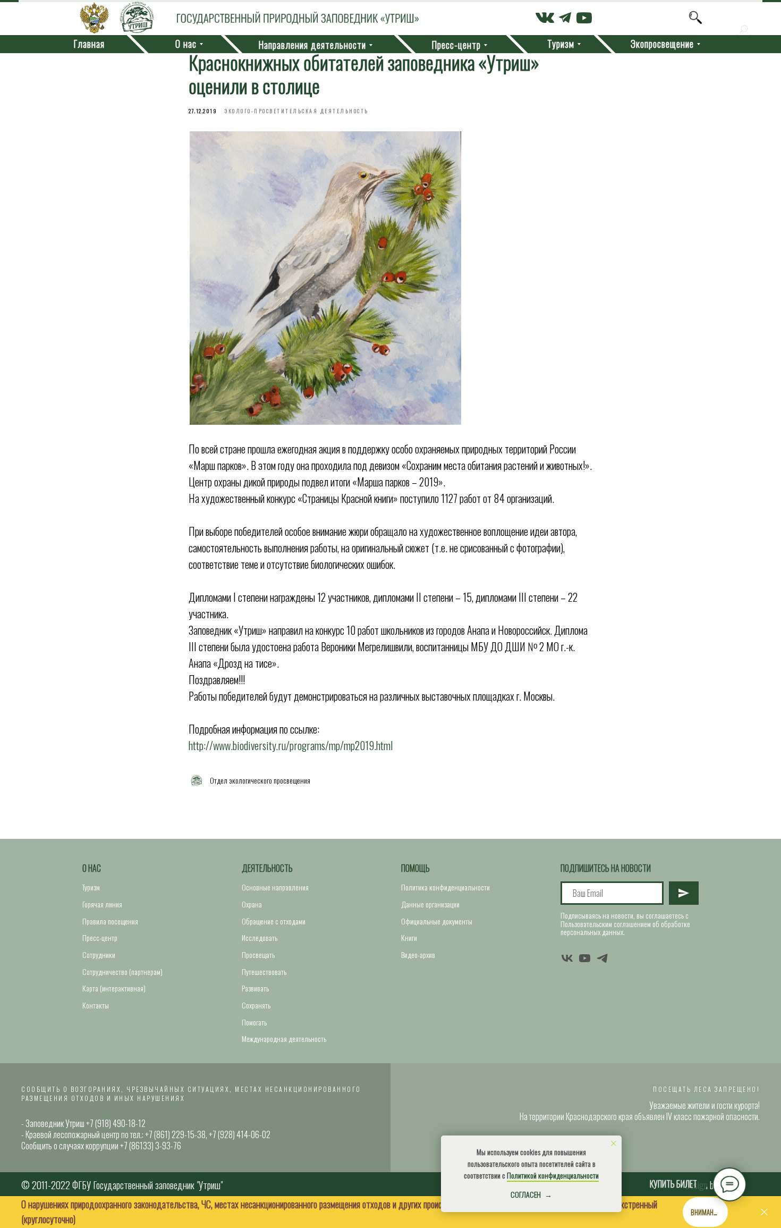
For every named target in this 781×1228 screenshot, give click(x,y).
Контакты (95, 1005)
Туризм (91, 887)
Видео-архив (418, 954)
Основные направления (275, 887)
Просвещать (258, 954)
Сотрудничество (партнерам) (122, 971)
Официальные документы (436, 921)
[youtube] (584, 958)
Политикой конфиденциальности (553, 1175)
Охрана (252, 904)
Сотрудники (98, 954)
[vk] (567, 958)
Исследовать (259, 937)
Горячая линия (102, 904)
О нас (91, 868)
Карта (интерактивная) (114, 988)
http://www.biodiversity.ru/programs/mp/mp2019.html (291, 745)
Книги (409, 937)
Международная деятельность (284, 1038)
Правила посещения (110, 921)
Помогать (254, 1022)
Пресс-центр (99, 937)
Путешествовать (264, 971)
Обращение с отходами (273, 921)
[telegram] (602, 958)
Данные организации (430, 904)
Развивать (255, 988)
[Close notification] (613, 1143)
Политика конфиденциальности (445, 887)
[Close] (764, 1212)
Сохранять (256, 1005)
